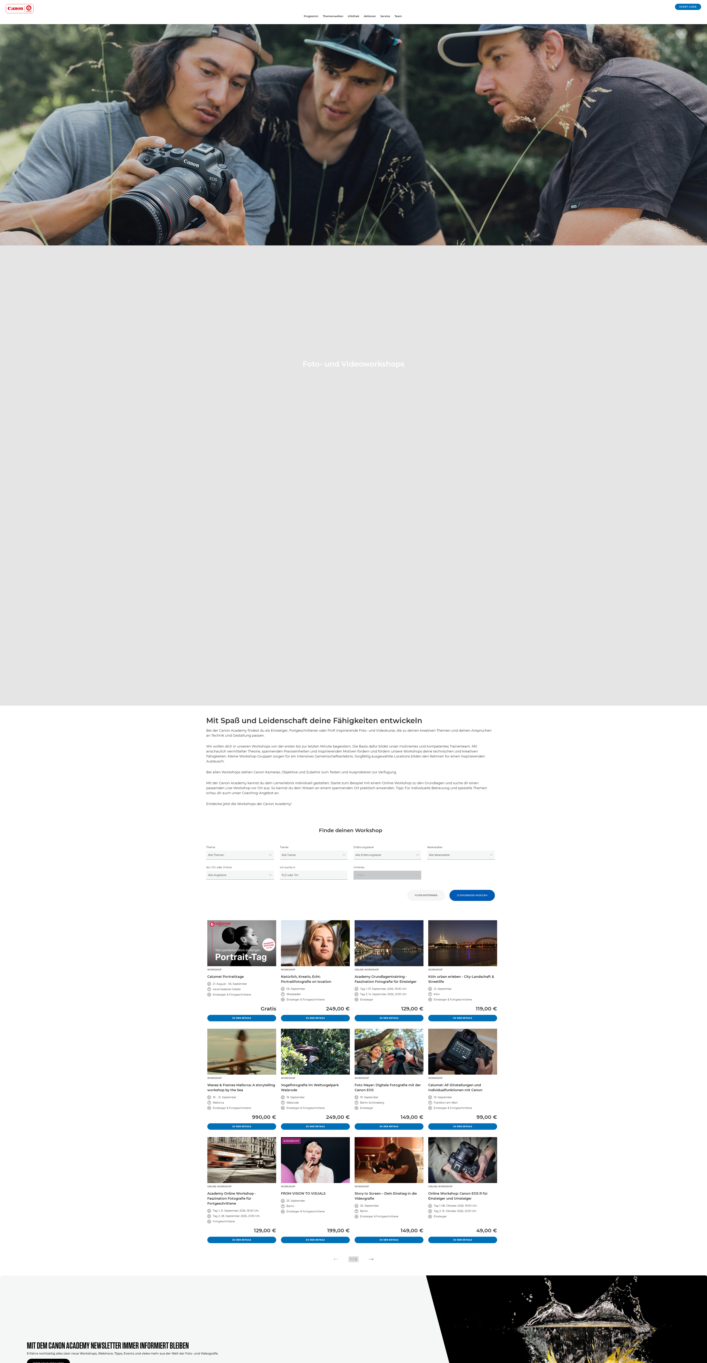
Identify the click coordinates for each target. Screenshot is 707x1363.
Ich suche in (287, 867)
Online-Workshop (367, 969)
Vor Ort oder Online (219, 867)
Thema (210, 847)
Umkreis (359, 867)
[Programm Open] (319, 16)
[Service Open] (391, 16)
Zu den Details (254, 1018)
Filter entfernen (426, 895)
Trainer (284, 847)
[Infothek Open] (360, 16)
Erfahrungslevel (364, 847)
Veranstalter (435, 847)
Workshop (214, 969)
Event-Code (688, 6)
